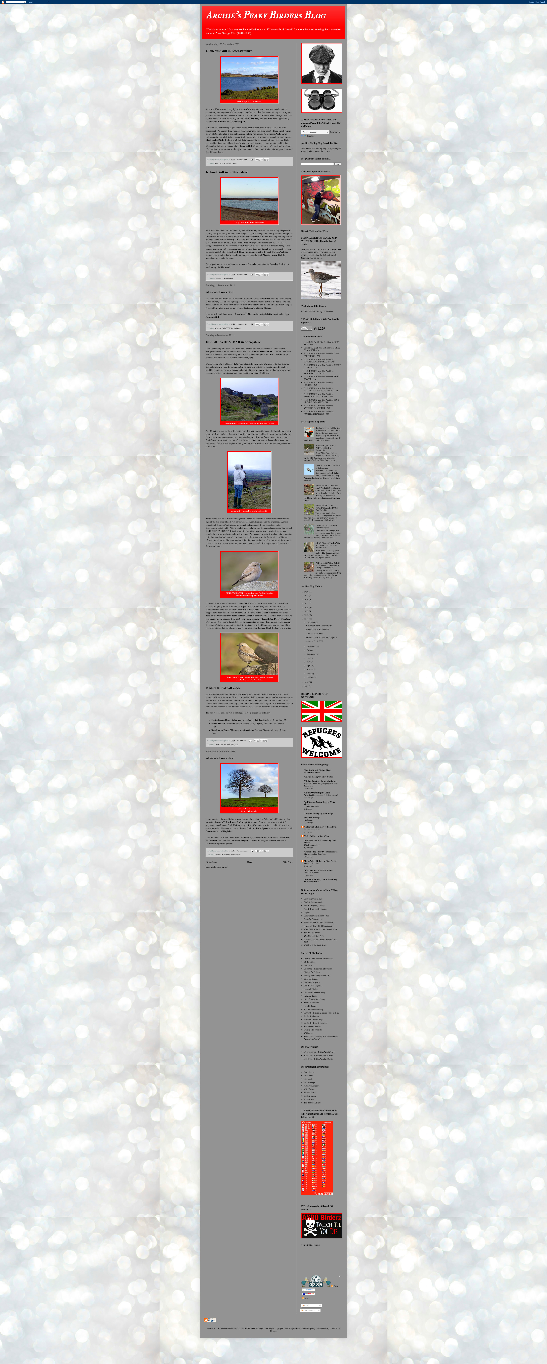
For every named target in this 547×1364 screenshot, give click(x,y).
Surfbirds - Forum (311, 1016)
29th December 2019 (312, 845)
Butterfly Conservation (313, 919)
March (310, 669)
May (309, 661)
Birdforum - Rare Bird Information (318, 968)
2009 (306, 686)
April (309, 665)
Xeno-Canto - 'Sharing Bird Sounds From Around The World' (321, 1037)
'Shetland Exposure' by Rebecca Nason (321, 851)
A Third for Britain (311, 806)
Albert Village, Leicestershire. (226, 163)
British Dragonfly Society (314, 905)
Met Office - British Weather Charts (318, 1059)
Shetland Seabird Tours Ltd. (315, 854)
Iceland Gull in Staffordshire (227, 171)
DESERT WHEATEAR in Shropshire (233, 341)
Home (249, 862)
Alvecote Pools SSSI (220, 291)
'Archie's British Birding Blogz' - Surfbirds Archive (318, 771)
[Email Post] (252, 159)
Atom (306, 1298)
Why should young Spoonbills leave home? (321, 795)
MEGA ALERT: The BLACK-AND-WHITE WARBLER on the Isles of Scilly (319, 241)
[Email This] (256, 159)
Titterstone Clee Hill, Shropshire (226, 744)
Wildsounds (308, 1033)
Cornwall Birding (311, 989)
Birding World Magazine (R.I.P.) (317, 975)
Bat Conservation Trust (313, 898)
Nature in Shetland (311, 1002)
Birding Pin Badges (312, 972)
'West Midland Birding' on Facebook (318, 311)
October (310, 650)
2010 (306, 682)
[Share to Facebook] (264, 159)
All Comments (309, 1310)
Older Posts (287, 862)
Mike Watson (309, 1089)
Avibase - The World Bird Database (318, 958)
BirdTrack (308, 965)
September (311, 653)
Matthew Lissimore (311, 1085)
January (310, 677)
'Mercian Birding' (312, 817)
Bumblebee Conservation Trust (316, 915)
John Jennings (309, 1082)
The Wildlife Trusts (312, 932)
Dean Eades (308, 1075)
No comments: (242, 159)
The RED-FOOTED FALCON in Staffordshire (328, 466)
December (311, 622)
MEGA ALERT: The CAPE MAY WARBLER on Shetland (328, 486)
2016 (306, 599)
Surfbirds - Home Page (313, 1019)
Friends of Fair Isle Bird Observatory (319, 922)
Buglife (307, 912)
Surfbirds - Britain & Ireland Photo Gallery (321, 1012)
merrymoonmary (322, 1328)
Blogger (273, 1331)
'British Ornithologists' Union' (317, 792)
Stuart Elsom (309, 1099)
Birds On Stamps (311, 978)
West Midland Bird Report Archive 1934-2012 (320, 940)
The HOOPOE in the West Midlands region (326, 526)
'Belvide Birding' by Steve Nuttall (318, 776)
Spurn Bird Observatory (313, 1009)
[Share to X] (262, 159)
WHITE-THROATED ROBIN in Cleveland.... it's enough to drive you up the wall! (328, 565)
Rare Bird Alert (310, 1006)
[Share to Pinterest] (267, 159)
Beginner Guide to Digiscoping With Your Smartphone (320, 784)
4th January (308, 820)
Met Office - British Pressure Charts (318, 1055)
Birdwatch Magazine (312, 982)
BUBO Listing (310, 962)
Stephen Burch (310, 1095)
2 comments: (242, 740)
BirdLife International (313, 902)
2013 (306, 611)
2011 (306, 619)
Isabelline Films (310, 995)
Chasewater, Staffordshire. (224, 278)
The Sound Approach (312, 1026)
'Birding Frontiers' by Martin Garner (320, 780)
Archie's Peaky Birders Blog (265, 15)
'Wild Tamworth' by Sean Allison (318, 870)
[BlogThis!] (259, 159)
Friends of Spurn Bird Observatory (318, 926)
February (311, 673)
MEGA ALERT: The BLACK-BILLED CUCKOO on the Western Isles (328, 545)
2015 (306, 603)
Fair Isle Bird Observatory (314, 992)
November (311, 646)
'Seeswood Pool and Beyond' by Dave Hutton (320, 841)
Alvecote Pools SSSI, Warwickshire (228, 328)
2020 (306, 591)
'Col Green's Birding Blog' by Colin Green (319, 803)
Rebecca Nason (310, 1092)
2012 (306, 615)
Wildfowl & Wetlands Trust (315, 945)
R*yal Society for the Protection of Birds (320, 929)
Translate (310, 135)
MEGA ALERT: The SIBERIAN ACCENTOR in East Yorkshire (327, 508)
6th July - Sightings (311, 863)
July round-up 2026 (312, 829)
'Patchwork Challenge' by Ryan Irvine (320, 826)
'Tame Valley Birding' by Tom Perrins (320, 860)
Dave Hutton (309, 1072)
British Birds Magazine (313, 985)
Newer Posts (212, 862)
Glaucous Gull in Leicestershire (229, 50)
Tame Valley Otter (311, 872)
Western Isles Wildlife (313, 1029)
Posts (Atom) (222, 866)
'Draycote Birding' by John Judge (318, 813)
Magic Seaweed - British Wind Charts (319, 1052)
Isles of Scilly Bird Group (314, 999)
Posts (335, 1286)
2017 (306, 595)
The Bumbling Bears (312, 1102)
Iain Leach (308, 1079)
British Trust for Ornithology (315, 909)
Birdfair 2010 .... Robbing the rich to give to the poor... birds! (328, 429)
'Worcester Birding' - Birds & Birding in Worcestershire (320, 880)
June (309, 657)
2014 (306, 607)
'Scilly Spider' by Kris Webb (316, 836)
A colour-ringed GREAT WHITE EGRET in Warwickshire (325, 448)
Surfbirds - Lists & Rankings (315, 1023)
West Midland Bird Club (313, 936)
